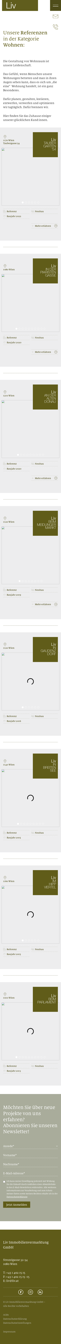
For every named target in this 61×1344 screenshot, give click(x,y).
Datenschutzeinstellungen (17, 1322)
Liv (11, 6)
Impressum (9, 1331)
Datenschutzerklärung (17, 1196)
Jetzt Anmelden (16, 1205)
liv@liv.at (12, 1281)
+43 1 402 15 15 (15, 1272)
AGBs (6, 1314)
